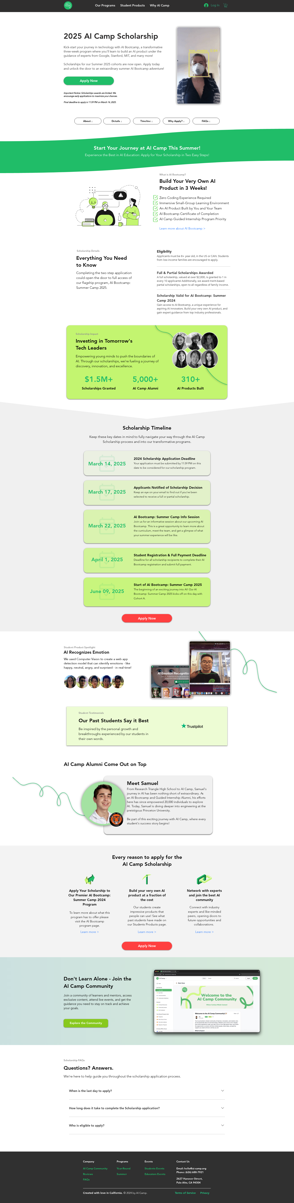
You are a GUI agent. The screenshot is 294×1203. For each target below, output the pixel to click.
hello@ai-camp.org (195, 1168)
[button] (105, 5)
